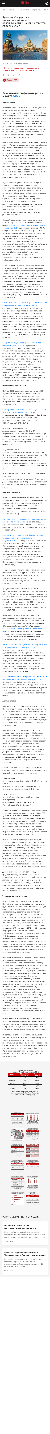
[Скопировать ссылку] (19, 75)
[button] (3, 75)
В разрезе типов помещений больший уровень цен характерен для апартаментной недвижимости (23, 538)
